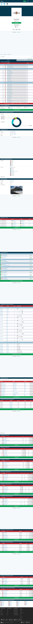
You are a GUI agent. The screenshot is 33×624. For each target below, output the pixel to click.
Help (20, 611)
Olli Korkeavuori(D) (9, 75)
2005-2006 (1, 352)
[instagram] (18, 29)
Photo (20, 613)
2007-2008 (1, 349)
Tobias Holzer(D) (9, 74)
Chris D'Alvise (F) (5, 450)
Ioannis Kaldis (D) (3, 392)
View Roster (11, 403)
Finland (1, 612)
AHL (11, 174)
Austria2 (8, 345)
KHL (24, 392)
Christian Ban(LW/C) (9, 85)
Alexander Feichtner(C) (10, 89)
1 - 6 (29, 223)
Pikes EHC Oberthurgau (6, 265)
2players (19, 601)
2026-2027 (1, 308)
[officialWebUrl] (13, 29)
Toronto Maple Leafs (16, 614)
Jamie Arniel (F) (5, 439)
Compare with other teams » (25, 103)
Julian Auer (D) (4, 264)
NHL (11, 168)
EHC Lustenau (23, 224)
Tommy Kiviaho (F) (5, 535)
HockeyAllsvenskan (13, 171)
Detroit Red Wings (16, 610)
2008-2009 (1, 348)
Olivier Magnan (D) (5, 466)
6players (11, 601)
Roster (8, 60)
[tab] (8, 60)
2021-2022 (1, 314)
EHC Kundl (22, 223)
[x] (15, 29)
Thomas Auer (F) (5, 478)
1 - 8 (29, 224)
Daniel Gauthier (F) (6, 500)
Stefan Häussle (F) (6, 486)
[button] (16, 23)
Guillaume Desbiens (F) (5, 590)
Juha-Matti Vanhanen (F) (6, 440)
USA (1, 611)
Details (31, 255)
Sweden (1, 609)
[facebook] (19, 29)
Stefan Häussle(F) (9, 95)
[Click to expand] (32, 62)
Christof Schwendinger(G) (10, 67)
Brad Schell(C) (8, 99)
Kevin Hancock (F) (3, 385)
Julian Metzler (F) (3, 395)
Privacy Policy (21, 612)
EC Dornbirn (11, 167)
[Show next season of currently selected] (32, 56)
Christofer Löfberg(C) (9, 96)
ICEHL (7, 314)
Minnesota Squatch (6, 261)
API (20, 614)
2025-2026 (1, 310)
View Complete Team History (16, 354)
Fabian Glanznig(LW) (9, 92)
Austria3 (4, 54)
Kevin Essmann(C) (9, 88)
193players (3, 601)
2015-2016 (1, 330)
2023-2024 (1, 313)
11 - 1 (29, 220)
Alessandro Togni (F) (4, 274)
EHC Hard (5, 272)
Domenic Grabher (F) (4, 271)
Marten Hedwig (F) (4, 278)
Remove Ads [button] (19, 32)
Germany (2, 613)
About (20, 610)
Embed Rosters (30, 58)
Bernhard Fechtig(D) (9, 71)
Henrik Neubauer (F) (3, 384)
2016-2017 (1, 327)
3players (11, 603)
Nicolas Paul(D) (9, 78)
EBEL (7, 320)
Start (1, 54)
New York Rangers (16, 612)
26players (3, 603)
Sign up (24, 1)
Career (21, 617)
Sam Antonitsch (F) (3, 388)
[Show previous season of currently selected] (0, 56)
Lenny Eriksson (11, 107)
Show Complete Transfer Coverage (16, 280)
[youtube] (16, 29)
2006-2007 (1, 351)
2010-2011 (1, 345)
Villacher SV (14, 385)
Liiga (11, 172)
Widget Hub (21, 609)
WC (11, 169)
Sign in (27, 1)
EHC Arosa (5, 275)
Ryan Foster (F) (5, 443)
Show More (16, 227)
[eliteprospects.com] (2, 1)
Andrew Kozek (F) (5, 550)
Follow (16, 22)
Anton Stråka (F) (3, 391)
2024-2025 (1, 311)
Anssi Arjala (10, 108)
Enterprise (21, 616)
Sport (13, 391)
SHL (11, 170)
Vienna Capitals (14, 388)
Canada (1, 610)
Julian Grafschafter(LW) (10, 93)
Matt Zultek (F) (5, 596)
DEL (11, 175)
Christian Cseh (27, 107)
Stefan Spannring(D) (9, 81)
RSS (20, 615)
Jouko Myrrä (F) (5, 451)
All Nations (2, 614)
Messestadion (11, 180)
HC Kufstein (14, 220)
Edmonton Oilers (15, 611)
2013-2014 (1, 336)
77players (3, 602)
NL (7, 614)
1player (18, 604)
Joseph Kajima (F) (4, 260)
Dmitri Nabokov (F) (5, 538)
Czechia (12, 173)
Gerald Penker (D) (6, 477)
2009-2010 (1, 346)
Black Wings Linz (15, 384)
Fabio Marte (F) (4, 257)
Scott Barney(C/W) (9, 86)
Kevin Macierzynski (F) (6, 489)
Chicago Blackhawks (16, 609)
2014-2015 (1, 333)
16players (3, 604)
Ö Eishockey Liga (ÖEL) (12, 131)
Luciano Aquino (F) (5, 465)
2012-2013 (1, 339)
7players (3, 605)
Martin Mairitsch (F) (6, 455)
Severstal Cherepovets (15, 392)
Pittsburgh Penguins (16, 613)
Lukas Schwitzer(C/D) (9, 100)
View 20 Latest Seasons (16, 409)
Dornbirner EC (23, 220)
